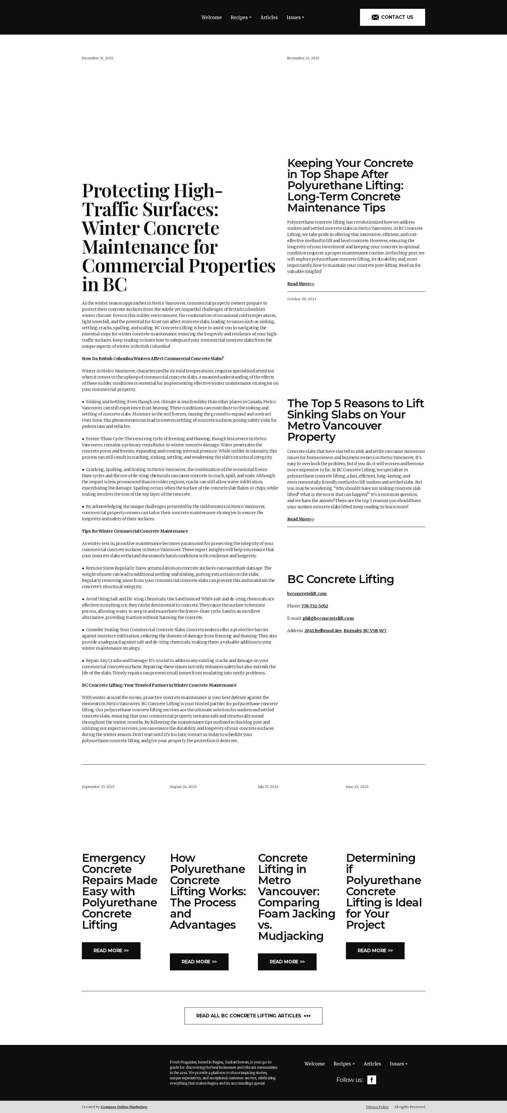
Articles (269, 17)
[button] (392, 17)
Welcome (212, 17)
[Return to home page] (108, 17)
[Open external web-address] (356, 549)
